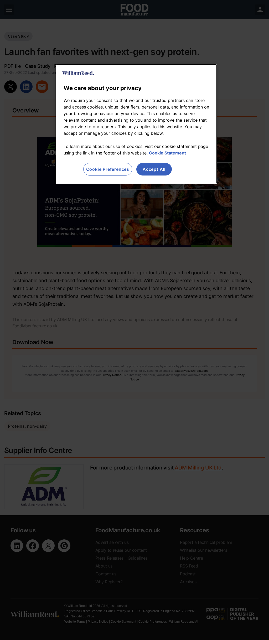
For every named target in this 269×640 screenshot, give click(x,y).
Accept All (154, 169)
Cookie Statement (167, 153)
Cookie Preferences (107, 169)
